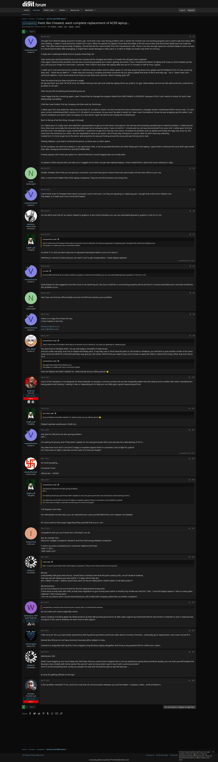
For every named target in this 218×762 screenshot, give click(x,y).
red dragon (30, 644)
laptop (71, 27)
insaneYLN (31, 541)
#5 (194, 234)
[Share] (190, 36)
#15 (193, 528)
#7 (194, 293)
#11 (193, 408)
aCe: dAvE (30, 349)
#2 (194, 168)
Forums (36, 10)
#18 (193, 630)
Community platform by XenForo (109, 760)
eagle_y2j (30, 247)
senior (77, 27)
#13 (193, 458)
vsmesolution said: (50, 239)
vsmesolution (29, 27)
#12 (193, 430)
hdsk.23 (31, 570)
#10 (193, 377)
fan (65, 27)
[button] (56, 10)
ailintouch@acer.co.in (50, 326)
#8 (194, 314)
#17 (193, 602)
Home (26, 10)
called (60, 27)
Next (31, 31)
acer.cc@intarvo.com (50, 329)
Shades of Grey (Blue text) (34, 755)
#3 (194, 189)
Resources (75, 10)
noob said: (46, 562)
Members (89, 10)
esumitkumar (30, 472)
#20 (193, 680)
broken (53, 27)
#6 (194, 266)
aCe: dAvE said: (48, 413)
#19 (193, 652)
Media (62, 10)
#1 (194, 36)
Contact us (150, 755)
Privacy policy (175, 755)
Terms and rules (162, 755)
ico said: (46, 271)
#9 (194, 336)
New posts (26, 14)
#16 (193, 557)
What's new (49, 10)
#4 (194, 211)
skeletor (31, 224)
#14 (193, 480)
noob (31, 181)
